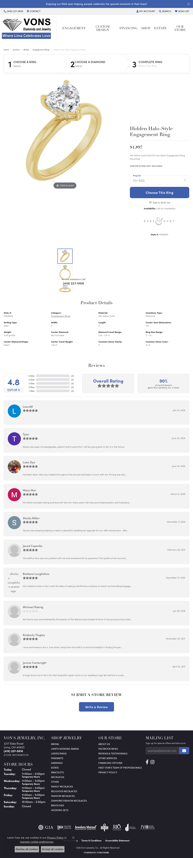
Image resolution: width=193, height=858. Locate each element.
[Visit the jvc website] (147, 827)
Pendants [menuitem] (57, 758)
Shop (145, 28)
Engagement (74, 28)
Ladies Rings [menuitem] (59, 753)
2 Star (32, 387)
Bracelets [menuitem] (57, 772)
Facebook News (108, 748)
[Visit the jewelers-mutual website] (85, 827)
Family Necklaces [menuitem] (62, 786)
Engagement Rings (41, 49)
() (72, 375)
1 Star (32, 390)
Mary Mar (29, 490)
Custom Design (103, 28)
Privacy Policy (107, 772)
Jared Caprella (32, 546)
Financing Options (110, 762)
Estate (160, 28)
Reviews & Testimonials (112, 753)
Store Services (107, 758)
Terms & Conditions (91, 840)
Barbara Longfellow (36, 574)
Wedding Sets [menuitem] (59, 810)
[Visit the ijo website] (64, 827)
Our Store (180, 28)
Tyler (26, 434)
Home (6, 49)
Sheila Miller (31, 518)
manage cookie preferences (36, 841)
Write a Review (96, 707)
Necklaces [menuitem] (57, 777)
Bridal (26, 49)
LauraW (28, 406)
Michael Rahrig (33, 607)
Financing (128, 28)
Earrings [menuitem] (57, 762)
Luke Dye (29, 462)
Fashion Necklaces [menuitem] (63, 795)
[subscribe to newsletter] (184, 750)
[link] (13, 11)
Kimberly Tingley (34, 635)
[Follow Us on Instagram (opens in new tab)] (152, 762)
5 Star (31, 375)
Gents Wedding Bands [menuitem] (65, 748)
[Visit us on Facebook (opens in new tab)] (147, 762)
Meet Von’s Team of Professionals (120, 767)
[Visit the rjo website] (117, 827)
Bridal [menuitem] (55, 744)
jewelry (16, 49)
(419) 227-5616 (73, 283)
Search (17, 65)
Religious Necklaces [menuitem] (64, 791)
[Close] (188, 4)
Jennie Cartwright (34, 663)
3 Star (32, 383)
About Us (104, 744)
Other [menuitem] (55, 781)
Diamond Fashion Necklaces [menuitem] (69, 800)
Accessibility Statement (117, 840)
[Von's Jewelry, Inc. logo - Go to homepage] (29, 28)
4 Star (31, 379)
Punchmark (103, 852)
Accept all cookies (52, 849)
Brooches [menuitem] (57, 805)
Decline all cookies (27, 849)
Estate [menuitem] (55, 767)
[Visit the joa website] (130, 827)
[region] (65, 133)
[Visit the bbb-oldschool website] (104, 827)
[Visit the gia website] (45, 827)
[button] (145, 11)
